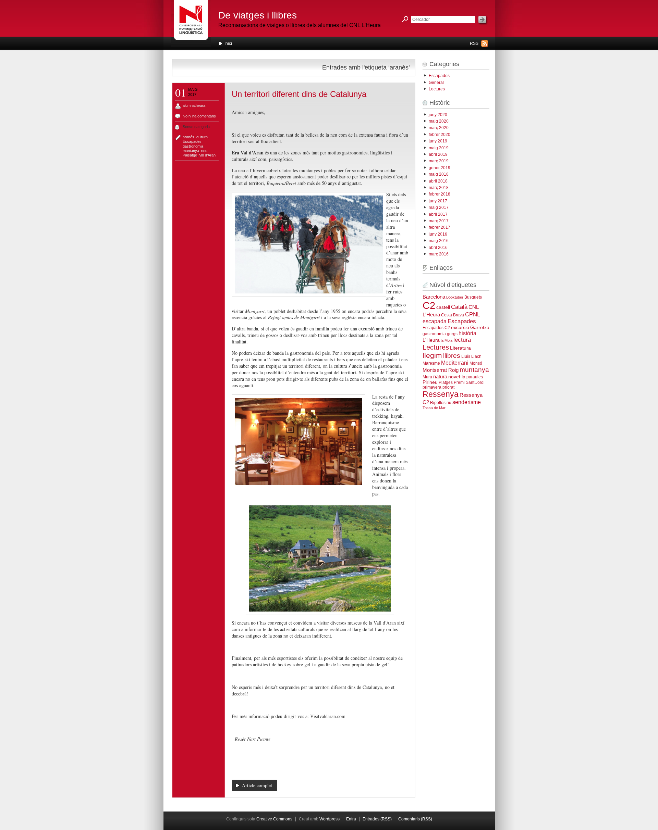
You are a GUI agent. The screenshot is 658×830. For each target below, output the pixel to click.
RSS (474, 43)
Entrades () (377, 819)
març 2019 (439, 161)
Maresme (431, 363)
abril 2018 (438, 181)
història (467, 333)
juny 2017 (438, 201)
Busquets (473, 297)
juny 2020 (438, 114)
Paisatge (190, 155)
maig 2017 (439, 207)
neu (204, 151)
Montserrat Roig (441, 370)
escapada (435, 321)
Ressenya (441, 394)
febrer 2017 (439, 227)
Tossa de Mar (434, 408)
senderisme (466, 402)
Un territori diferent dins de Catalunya (299, 94)
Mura (427, 377)
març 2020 (439, 127)
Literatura (460, 348)
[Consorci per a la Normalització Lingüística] (191, 23)
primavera (432, 387)
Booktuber (454, 297)
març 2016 (439, 254)
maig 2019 (439, 148)
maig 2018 (439, 174)
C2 (429, 305)
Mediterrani (454, 363)
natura (440, 376)
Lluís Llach (471, 356)
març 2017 (439, 220)
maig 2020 (439, 121)
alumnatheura (194, 105)
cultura (202, 137)
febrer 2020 (439, 134)
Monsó (476, 363)
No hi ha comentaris (199, 116)
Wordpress (329, 819)
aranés (188, 137)
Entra (351, 819)
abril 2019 (438, 154)
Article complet (257, 785)
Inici (228, 43)
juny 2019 (438, 141)
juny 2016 (438, 234)
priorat (448, 387)
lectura (462, 340)
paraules (474, 377)
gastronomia (193, 146)
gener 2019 (439, 167)
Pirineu (430, 382)
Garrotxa (479, 327)
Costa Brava (452, 315)
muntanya (191, 151)
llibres (451, 355)
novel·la (456, 376)
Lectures (437, 89)
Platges (446, 382)
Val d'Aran (207, 155)
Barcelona (434, 297)
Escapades (192, 141)
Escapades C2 (436, 327)
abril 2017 (438, 214)
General (436, 82)
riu (449, 402)
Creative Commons (274, 819)
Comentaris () (415, 819)
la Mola (446, 340)
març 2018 (439, 187)
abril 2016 (438, 247)
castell (443, 307)
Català (459, 306)
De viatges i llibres (257, 15)
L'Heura (431, 340)
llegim (432, 355)
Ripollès (438, 402)
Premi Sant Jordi (469, 382)
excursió (460, 327)
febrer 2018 (439, 194)
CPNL (472, 314)
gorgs (452, 333)
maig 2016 (439, 240)
